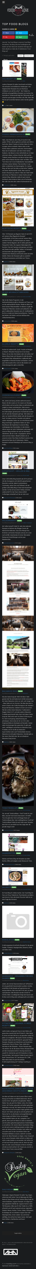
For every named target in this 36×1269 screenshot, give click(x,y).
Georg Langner (27, 397)
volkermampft (9, 521)
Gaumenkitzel (9, 853)
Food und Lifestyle (8, 830)
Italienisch (6, 903)
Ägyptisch (6, 261)
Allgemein (6, 742)
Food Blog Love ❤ (11, 1263)
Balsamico (25, 693)
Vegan (5, 1222)
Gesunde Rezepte (8, 1065)
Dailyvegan (7, 1189)
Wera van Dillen (27, 230)
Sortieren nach (28, 55)
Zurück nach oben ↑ (14, 1265)
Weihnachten (7, 321)
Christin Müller (26, 855)
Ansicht (20, 55)
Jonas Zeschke (26, 1027)
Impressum (5, 1265)
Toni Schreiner (26, 810)
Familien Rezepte (8, 953)
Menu (3, 2)
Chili (5, 105)
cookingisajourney (11, 395)
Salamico (6, 887)
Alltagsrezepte (7, 368)
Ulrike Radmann (27, 346)
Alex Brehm (26, 980)
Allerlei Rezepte (10, 344)
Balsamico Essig (10, 691)
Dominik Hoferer (27, 889)
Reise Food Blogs (8, 448)
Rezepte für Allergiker (9, 1152)
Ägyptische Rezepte (11, 228)
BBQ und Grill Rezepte (9, 497)
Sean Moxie (26, 1191)
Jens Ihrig (25, 136)
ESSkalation (8, 940)
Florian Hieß (26, 475)
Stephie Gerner (27, 942)
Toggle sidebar (18, 1233)
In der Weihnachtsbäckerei (15, 292)
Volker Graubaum (27, 522)
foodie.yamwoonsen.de (13, 134)
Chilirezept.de (9, 79)
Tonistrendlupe (10, 808)
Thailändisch (7, 185)
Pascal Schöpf (26, 1093)
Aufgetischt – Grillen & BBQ (16, 471)
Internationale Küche (9, 543)
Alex (24, 81)
